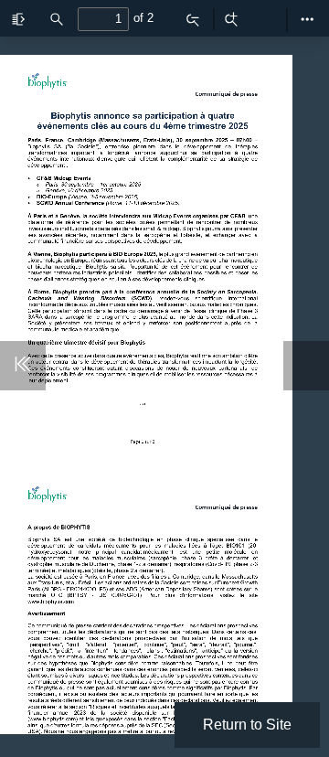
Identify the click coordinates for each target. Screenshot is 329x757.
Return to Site (247, 724)
